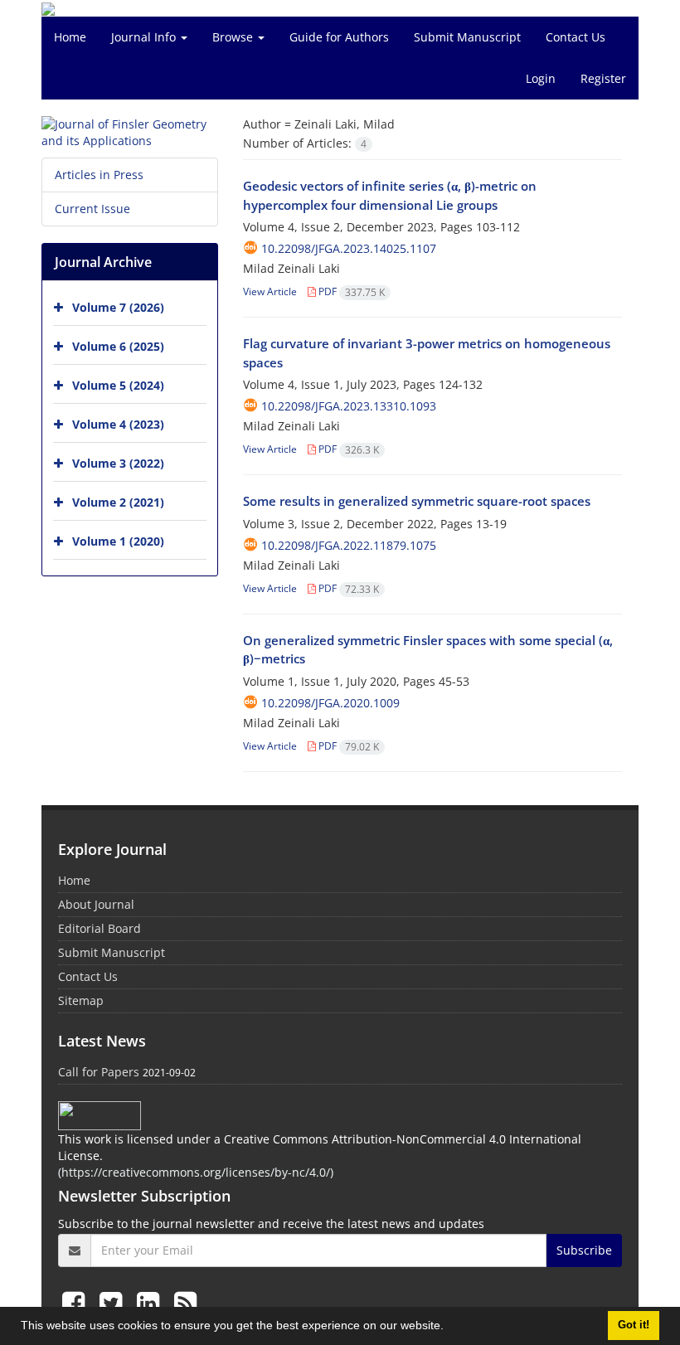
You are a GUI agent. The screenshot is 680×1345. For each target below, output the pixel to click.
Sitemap (81, 1000)
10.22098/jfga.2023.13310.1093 (348, 406)
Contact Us (575, 37)
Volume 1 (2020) (118, 541)
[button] (449, 1327)
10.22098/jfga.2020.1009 (330, 703)
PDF (350, 291)
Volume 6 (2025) (118, 346)
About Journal (96, 904)
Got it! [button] (633, 1325)
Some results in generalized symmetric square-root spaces (416, 501)
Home (70, 37)
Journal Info (145, 37)
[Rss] (185, 1302)
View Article (270, 291)
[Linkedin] (151, 1302)
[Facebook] (76, 1302)
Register (603, 78)
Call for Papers (98, 1072)
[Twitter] (114, 1302)
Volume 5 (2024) (118, 385)
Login (541, 78)
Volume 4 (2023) (118, 424)
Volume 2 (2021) (118, 502)
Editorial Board (99, 928)
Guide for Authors (339, 37)
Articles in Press (99, 174)
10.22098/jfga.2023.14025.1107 (348, 248)
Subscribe (584, 1250)
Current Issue (92, 208)
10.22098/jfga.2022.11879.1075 (348, 545)
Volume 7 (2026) (118, 307)
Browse (234, 37)
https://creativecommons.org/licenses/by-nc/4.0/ (195, 1172)
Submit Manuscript (467, 37)
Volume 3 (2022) (118, 463)
